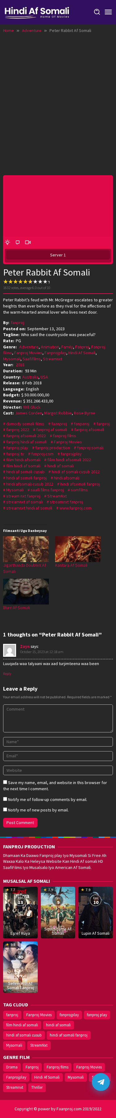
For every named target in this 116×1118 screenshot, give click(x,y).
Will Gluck (32, 407)
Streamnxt (52, 359)
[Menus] (108, 12)
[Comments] (17, 242)
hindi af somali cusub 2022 (76, 471)
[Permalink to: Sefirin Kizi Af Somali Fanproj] (20, 966)
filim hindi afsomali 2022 (69, 459)
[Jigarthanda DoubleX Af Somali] (26, 549)
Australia (30, 377)
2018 (20, 364)
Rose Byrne (84, 413)
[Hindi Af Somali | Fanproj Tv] (37, 11)
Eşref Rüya (20, 933)
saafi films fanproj (47, 490)
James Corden (28, 413)
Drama (12, 1067)
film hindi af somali (23, 466)
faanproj (59, 423)
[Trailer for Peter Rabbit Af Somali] (28, 242)
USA (44, 377)
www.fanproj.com (75, 508)
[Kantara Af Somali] (78, 549)
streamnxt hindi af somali (29, 508)
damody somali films (25, 423)
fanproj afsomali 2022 (26, 435)
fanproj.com (42, 454)
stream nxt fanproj (23, 496)
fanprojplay (71, 454)
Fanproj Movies (28, 352)
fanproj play (17, 447)
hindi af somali (60, 466)
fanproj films (64, 435)
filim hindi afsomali (23, 459)
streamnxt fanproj (66, 502)
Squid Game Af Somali (57, 931)
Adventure (29, 347)
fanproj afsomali (89, 429)
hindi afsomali (66, 478)
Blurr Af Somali (16, 607)
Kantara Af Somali (71, 565)
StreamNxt (57, 496)
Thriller (37, 1087)
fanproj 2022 (17, 429)
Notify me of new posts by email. (38, 810)
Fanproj (82, 347)
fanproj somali (90, 447)
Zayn (25, 646)
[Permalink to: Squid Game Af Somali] (58, 912)
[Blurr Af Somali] (26, 592)
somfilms (79, 490)
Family (67, 347)
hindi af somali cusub (25, 471)
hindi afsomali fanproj (80, 484)
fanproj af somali (51, 429)
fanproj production (52, 447)
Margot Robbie (58, 413)
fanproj (103, 423)
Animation (50, 347)
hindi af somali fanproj (26, 478)
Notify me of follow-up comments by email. (47, 799)
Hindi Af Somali (82, 352)
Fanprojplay (55, 352)
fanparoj (81, 423)
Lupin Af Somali (96, 933)
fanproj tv (15, 454)
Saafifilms (32, 359)
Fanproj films (57, 1067)
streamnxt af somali (24, 502)
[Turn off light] (7, 242)
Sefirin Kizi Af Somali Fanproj (20, 985)
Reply (7, 673)
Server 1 (58, 255)
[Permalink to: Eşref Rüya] (20, 912)
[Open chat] (101, 1082)
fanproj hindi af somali (26, 442)
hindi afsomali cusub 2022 (29, 484)
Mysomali (11, 359)
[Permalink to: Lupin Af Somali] (95, 912)
